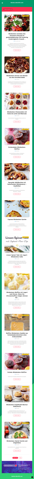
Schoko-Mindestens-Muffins (17, 372)
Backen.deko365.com (17, 2)
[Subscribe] (16, 465)
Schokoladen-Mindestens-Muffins (17, 148)
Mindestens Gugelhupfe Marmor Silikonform (17, 405)
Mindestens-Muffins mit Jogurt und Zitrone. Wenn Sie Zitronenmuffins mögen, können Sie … (17, 294)
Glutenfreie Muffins (25, 129)
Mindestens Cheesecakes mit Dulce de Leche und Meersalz (17, 113)
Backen (27, 57)
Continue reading (17, 86)
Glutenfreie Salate (25, 15)
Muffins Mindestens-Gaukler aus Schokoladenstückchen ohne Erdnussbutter (17, 335)
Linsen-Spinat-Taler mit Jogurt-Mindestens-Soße (17, 256)
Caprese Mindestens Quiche (17, 219)
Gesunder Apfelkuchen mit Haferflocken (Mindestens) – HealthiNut (17, 184)
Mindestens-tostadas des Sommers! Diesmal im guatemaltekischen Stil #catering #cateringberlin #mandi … (17, 36)
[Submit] (11, 9)
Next (20, 457)
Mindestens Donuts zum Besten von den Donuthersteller (17, 76)
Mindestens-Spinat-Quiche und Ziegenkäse (17, 442)
